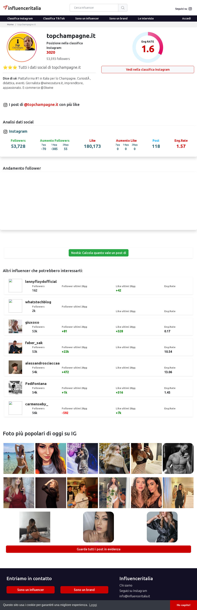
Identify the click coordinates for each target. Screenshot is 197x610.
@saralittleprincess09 (98, 527)
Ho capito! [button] (183, 605)
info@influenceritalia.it (134, 596)
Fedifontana (36, 383)
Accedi (186, 18)
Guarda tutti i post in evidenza (98, 549)
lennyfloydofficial (41, 281)
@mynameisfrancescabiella (84, 493)
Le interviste (146, 18)
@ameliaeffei (146, 459)
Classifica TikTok (54, 18)
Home (10, 24)
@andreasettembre (82, 459)
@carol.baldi (34, 527)
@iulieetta (178, 493)
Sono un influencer (87, 18)
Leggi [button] (93, 605)
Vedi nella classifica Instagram (148, 69)
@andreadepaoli (178, 459)
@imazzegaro (50, 493)
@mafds (19, 493)
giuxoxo (32, 322)
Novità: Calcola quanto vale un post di (98, 253)
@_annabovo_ (162, 527)
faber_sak (34, 343)
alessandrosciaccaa (42, 363)
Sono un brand (118, 18)
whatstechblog (38, 302)
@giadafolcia (114, 493)
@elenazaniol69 (51, 459)
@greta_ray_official (114, 459)
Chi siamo (125, 585)
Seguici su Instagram (133, 590)
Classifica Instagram (20, 18)
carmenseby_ (36, 404)
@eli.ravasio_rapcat (19, 459)
